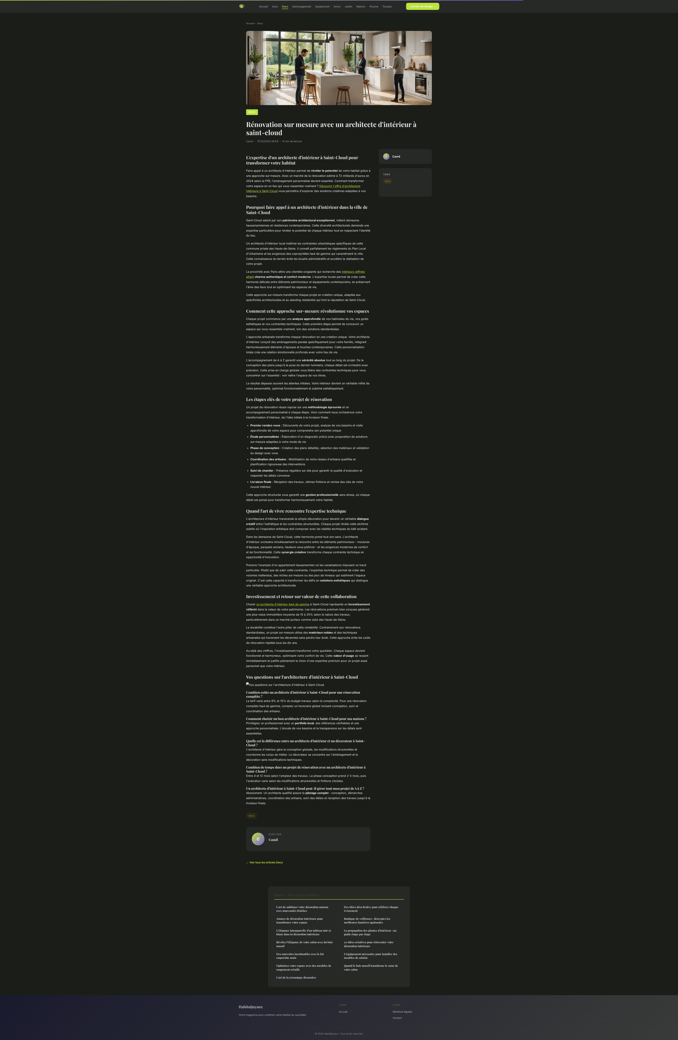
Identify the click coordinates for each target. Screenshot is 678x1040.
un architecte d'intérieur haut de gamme (282, 604)
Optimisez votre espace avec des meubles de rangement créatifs (303, 967)
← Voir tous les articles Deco (264, 862)
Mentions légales (402, 1011)
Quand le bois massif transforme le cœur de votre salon (371, 967)
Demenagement (301, 6)
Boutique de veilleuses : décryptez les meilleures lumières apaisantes (367, 920)
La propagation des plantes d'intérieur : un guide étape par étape (370, 932)
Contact (397, 1017)
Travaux (387, 6)
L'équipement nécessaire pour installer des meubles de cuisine (370, 955)
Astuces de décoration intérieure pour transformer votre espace (299, 920)
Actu (275, 6)
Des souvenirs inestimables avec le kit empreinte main (300, 955)
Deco (285, 6)
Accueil (263, 6)
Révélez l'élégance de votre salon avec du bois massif (304, 944)
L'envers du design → (422, 6)
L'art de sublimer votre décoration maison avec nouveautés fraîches (302, 908)
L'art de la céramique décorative (296, 977)
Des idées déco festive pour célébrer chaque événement (371, 908)
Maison (360, 6)
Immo (337, 6)
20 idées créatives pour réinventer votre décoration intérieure (369, 944)
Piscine (374, 6)
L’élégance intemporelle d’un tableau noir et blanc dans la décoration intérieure (303, 932)
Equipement (322, 6)
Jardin (348, 6)
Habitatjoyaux (251, 1006)
